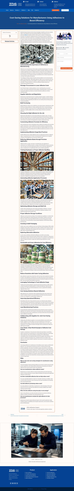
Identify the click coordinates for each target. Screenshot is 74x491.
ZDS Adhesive (30, 488)
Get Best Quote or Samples (66, 68)
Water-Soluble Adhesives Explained (37, 461)
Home (18, 23)
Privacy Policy (43, 488)
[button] (16, 32)
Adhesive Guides (23, 23)
